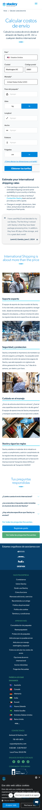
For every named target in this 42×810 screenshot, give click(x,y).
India (16, 698)
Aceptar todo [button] (11, 805)
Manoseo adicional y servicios (21, 597)
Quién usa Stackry (21, 588)
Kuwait (16, 702)
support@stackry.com (18, 744)
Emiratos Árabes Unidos (23, 715)
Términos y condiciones (21, 614)
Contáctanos (21, 580)
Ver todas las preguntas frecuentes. (17, 522)
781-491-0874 (18, 739)
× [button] (39, 777)
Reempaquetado (21, 630)
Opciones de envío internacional (21, 659)
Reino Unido (19, 719)
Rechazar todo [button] (30, 805)
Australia (17, 685)
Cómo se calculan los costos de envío (21, 651)
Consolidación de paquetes (21, 625)
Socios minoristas (21, 665)
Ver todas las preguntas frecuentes (21, 535)
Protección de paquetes (21, 634)
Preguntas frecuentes (21, 669)
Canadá (17, 689)
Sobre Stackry (21, 584)
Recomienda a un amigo (21, 601)
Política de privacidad (21, 605)
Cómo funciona (21, 592)
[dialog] (21, 792)
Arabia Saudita (19, 711)
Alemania (17, 694)
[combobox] (36, 777)
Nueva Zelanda (20, 706)
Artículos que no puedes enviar (21, 638)
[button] (36, 4)
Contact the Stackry (14, 198)
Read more (25, 798)
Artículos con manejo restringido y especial (21, 644)
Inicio (5, 11)
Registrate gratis (21, 528)
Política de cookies (21, 609)
